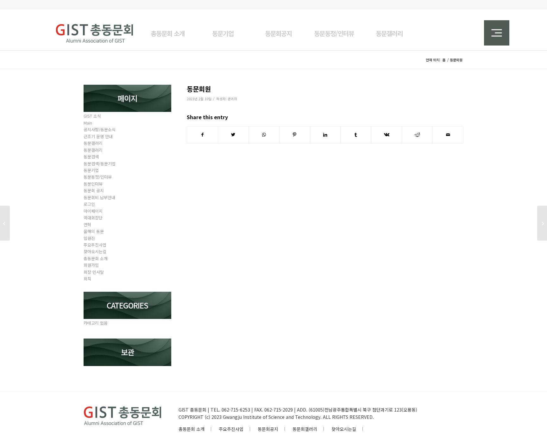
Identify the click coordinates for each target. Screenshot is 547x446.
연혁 (87, 225)
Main (88, 123)
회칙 (87, 279)
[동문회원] (5, 223)
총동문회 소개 (96, 258)
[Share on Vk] (386, 134)
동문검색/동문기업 (100, 164)
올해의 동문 (94, 231)
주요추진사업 (95, 245)
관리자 (232, 98)
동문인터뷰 (93, 184)
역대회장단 (93, 218)
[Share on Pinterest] (295, 134)
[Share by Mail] (448, 134)
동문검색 (91, 157)
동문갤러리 (93, 143)
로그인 (89, 204)
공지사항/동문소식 (100, 129)
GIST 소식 (92, 116)
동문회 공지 (94, 190)
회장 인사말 (94, 272)
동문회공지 (268, 429)
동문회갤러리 (304, 429)
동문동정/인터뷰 (98, 177)
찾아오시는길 (95, 251)
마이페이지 (93, 211)
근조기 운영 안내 (98, 136)
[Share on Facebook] (202, 134)
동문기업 (91, 170)
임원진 (89, 238)
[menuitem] (167, 29)
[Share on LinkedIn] (325, 134)
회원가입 (91, 265)
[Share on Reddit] (417, 134)
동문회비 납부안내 (99, 197)
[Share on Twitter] (233, 134)
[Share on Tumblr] (356, 134)
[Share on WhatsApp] (264, 134)
